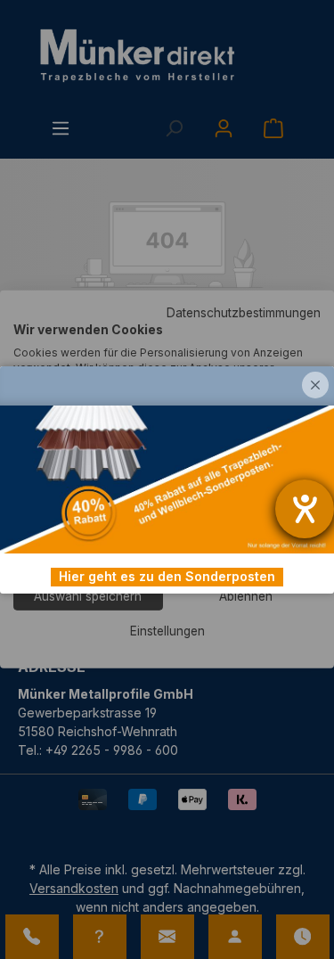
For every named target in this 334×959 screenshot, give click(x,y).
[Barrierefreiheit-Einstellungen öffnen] (304, 509)
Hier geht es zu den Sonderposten (167, 576)
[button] (315, 385)
